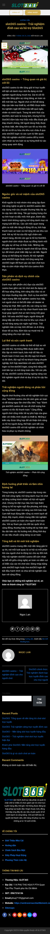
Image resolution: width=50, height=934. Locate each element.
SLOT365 (42, 930)
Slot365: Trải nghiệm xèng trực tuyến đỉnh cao (24, 727)
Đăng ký (16, 13)
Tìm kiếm (6, 693)
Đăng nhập (33, 13)
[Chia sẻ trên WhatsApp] (12, 629)
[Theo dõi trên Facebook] (4, 915)
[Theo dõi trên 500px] (29, 915)
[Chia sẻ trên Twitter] (22, 629)
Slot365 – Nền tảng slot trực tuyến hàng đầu (24, 731)
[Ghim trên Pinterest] (32, 629)
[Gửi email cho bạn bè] (27, 629)
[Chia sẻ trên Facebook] (17, 629)
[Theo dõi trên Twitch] (34, 915)
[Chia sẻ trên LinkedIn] (37, 629)
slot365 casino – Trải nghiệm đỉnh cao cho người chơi (12, 674)
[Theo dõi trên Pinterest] (14, 915)
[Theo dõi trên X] (9, 915)
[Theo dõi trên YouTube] (24, 915)
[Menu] (3, 4)
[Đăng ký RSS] (19, 915)
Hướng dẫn (25, 20)
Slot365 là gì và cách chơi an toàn (18, 753)
